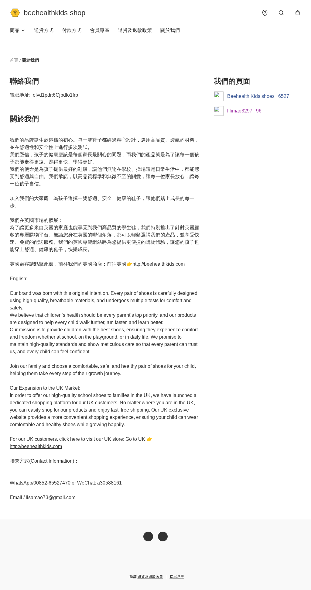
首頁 (14, 60)
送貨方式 (43, 30)
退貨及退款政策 (135, 30)
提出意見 (177, 576)
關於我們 (170, 30)
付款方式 (71, 30)
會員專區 (99, 30)
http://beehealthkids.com (158, 264)
